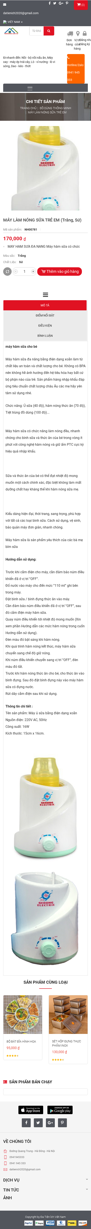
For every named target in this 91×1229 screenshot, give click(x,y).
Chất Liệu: (10, 262)
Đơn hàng (69, 42)
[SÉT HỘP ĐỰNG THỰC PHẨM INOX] (68, 1014)
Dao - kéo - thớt (21, 66)
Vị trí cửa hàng (77, 44)
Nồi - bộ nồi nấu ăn (34, 57)
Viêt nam (14, 21)
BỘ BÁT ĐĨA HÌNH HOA (21, 1041)
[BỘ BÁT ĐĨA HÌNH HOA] (22, 1014)
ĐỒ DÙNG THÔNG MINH (55, 108)
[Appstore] (30, 1109)
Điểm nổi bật (45, 315)
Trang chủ (28, 108)
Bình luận (45, 335)
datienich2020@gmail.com (21, 13)
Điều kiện (45, 325)
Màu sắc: (9, 255)
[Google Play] (60, 1109)
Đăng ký (84, 44)
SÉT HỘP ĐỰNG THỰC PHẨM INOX (66, 1043)
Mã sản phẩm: (12, 229)
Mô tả (45, 305)
